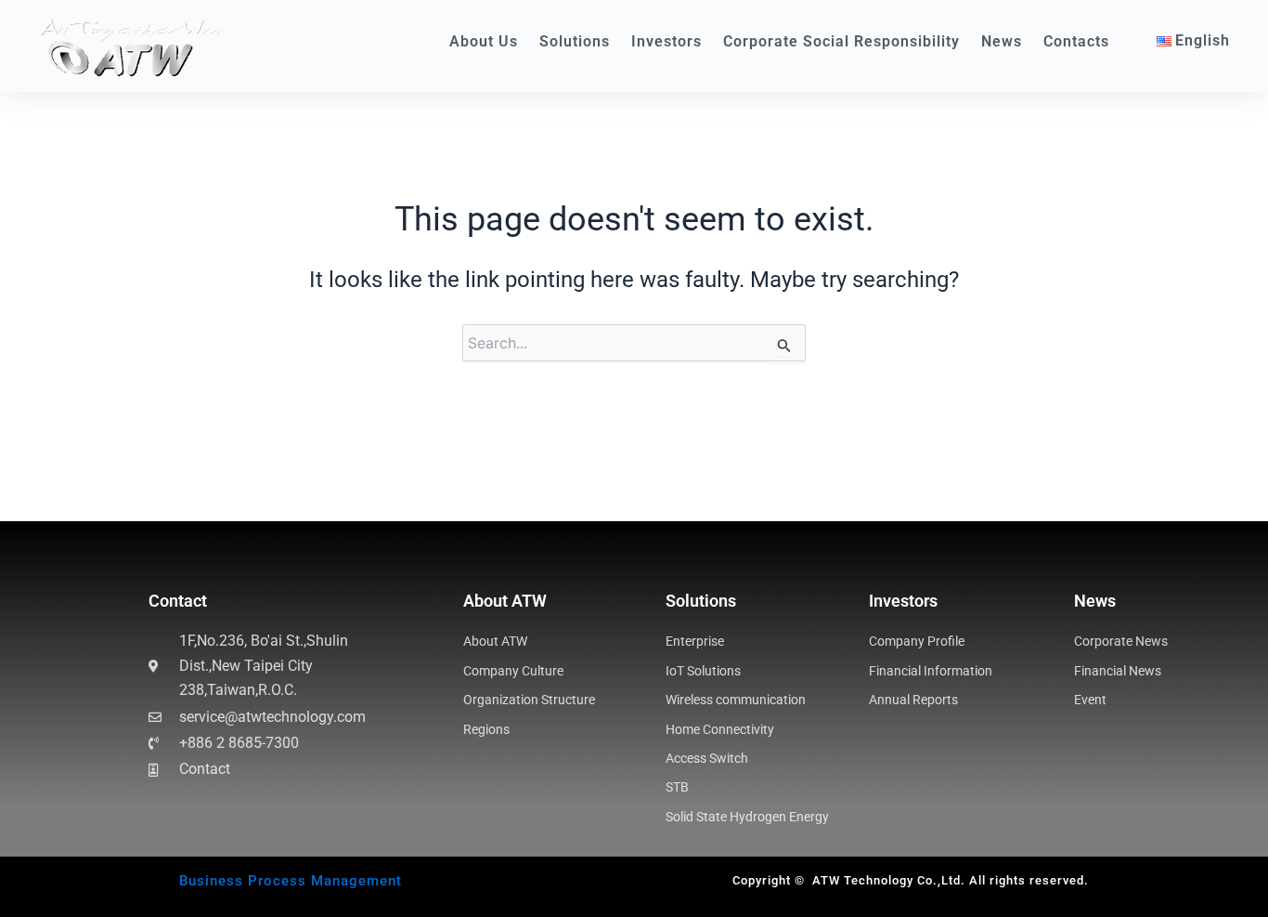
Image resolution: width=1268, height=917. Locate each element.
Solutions (574, 41)
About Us (483, 41)
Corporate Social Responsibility (841, 41)
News (1001, 41)
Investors (666, 41)
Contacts (1076, 41)
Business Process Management (290, 880)
